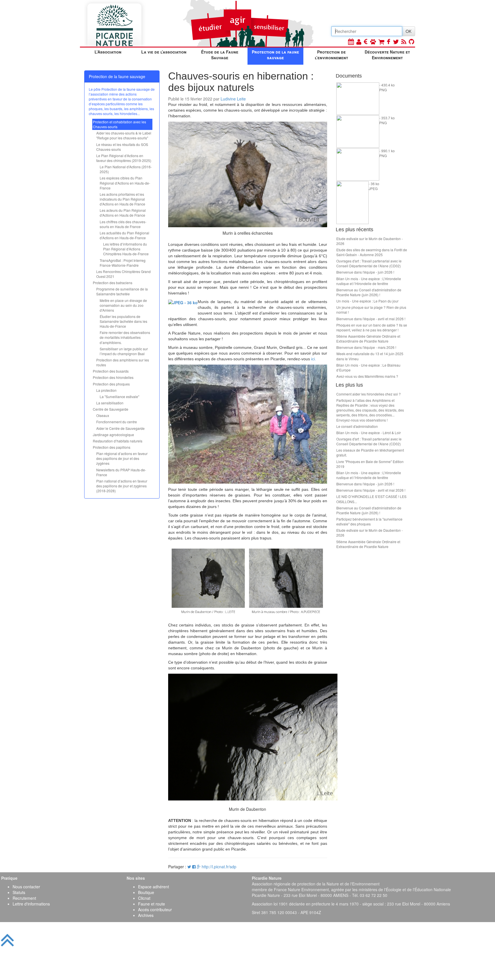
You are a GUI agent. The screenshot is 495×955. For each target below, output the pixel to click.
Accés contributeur (155, 909)
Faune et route (151, 904)
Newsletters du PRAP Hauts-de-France (121, 472)
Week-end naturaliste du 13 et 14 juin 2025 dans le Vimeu (369, 356)
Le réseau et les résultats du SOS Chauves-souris (122, 147)
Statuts (19, 892)
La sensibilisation (109, 402)
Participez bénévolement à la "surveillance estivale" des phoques (369, 521)
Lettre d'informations (31, 904)
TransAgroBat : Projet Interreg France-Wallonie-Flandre (123, 263)
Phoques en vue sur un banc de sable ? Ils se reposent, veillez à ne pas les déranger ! (371, 327)
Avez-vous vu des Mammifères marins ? (367, 376)
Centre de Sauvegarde (110, 409)
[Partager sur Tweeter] (189, 866)
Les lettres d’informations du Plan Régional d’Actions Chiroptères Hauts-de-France (126, 249)
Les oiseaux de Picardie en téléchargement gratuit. (370, 452)
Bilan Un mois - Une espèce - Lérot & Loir (368, 432)
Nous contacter (26, 886)
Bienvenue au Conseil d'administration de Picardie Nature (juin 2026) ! (368, 292)
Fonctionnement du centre (116, 421)
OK (408, 31)
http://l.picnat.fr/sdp (219, 866)
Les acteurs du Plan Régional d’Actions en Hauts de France (123, 213)
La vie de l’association (163, 52)
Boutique (146, 892)
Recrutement (24, 898)
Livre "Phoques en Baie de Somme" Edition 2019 (370, 464)
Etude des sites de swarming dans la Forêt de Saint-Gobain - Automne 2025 (371, 252)
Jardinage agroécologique (113, 434)
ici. (313, 359)
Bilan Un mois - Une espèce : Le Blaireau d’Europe (368, 367)
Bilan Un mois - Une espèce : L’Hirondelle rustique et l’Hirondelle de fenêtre (368, 281)
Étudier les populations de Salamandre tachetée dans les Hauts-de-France (123, 321)
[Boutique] (381, 41)
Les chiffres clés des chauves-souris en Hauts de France (123, 224)
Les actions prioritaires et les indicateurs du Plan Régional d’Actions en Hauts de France (122, 199)
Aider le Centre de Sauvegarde (120, 428)
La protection (106, 390)
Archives (146, 915)
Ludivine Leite (233, 99)
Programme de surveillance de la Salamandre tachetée (122, 291)
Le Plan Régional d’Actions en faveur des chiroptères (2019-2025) (123, 158)
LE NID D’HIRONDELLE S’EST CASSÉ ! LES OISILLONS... (371, 499)
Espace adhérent (153, 886)
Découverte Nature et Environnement (387, 54)
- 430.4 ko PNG (387, 87)
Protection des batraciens (112, 282)
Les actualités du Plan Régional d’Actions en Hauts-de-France (124, 235)
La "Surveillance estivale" (119, 396)
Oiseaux (102, 415)
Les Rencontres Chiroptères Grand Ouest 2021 (123, 274)
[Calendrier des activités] (351, 41)
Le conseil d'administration (357, 426)
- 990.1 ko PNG (387, 153)
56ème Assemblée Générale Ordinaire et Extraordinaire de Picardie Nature (368, 338)
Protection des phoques (111, 383)
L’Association (108, 52)
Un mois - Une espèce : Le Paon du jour (367, 300)
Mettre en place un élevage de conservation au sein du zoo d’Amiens (123, 305)
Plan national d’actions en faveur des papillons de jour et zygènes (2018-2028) (121, 486)
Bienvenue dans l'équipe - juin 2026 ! (365, 272)
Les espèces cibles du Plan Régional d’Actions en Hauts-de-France (125, 182)
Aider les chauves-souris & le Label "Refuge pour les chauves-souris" (123, 135)
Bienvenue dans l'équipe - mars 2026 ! (366, 347)
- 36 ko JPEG (374, 186)
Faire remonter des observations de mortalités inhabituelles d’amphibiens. (125, 337)
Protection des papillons (111, 447)
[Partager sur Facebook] (194, 866)
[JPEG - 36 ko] (183, 302)
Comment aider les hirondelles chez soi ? (368, 394)
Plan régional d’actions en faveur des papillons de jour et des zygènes (122, 458)
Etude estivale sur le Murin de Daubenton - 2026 (369, 241)
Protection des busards (111, 371)
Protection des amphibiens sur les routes (122, 362)
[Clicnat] (373, 41)
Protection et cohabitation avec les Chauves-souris (119, 124)
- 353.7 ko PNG (387, 120)
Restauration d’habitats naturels (117, 440)
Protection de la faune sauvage (275, 54)
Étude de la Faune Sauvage (219, 54)
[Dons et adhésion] (366, 41)
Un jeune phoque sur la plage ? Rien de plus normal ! (371, 310)
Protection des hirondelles (113, 377)
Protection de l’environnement (331, 54)
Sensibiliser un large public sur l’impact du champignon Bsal (124, 351)
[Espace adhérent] (358, 41)
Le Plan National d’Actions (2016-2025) (126, 169)
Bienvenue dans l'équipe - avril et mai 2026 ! (370, 318)
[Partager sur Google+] (199, 866)
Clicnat (144, 898)
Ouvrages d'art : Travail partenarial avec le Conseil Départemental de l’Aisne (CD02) (369, 263)
